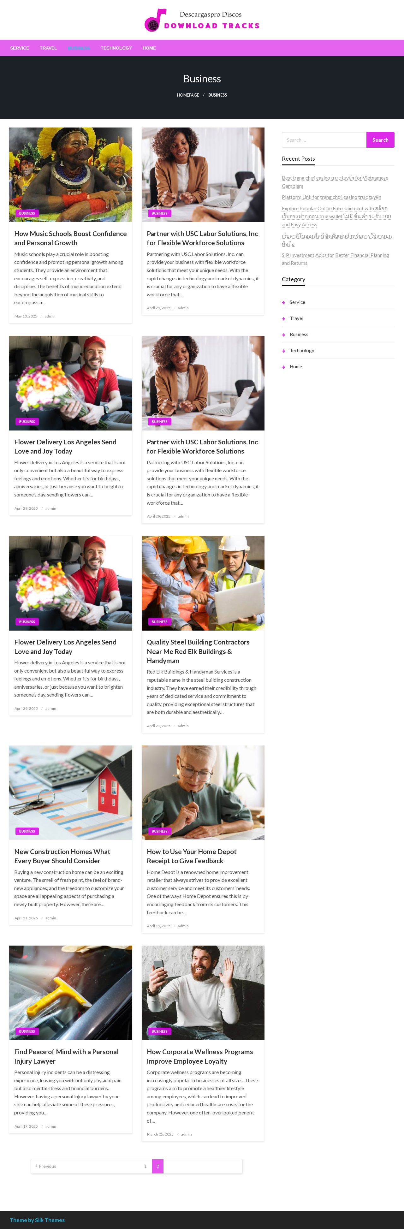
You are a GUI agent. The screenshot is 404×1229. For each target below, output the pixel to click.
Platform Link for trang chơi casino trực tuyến (331, 197)
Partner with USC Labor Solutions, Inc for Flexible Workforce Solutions (202, 237)
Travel (48, 47)
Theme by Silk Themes (37, 1220)
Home (149, 47)
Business (79, 47)
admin (50, 316)
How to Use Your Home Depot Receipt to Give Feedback (192, 855)
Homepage (188, 95)
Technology (116, 47)
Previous (47, 1166)
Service (19, 47)
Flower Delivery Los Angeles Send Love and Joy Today (65, 446)
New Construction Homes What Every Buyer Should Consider (62, 855)
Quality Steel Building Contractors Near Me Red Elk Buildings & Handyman (198, 651)
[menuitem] (19, 48)
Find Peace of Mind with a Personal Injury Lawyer (66, 1056)
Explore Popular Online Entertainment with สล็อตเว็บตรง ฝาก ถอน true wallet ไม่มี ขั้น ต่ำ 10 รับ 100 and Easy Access (336, 216)
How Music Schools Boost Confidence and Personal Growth (70, 237)
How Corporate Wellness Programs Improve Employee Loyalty (200, 1056)
